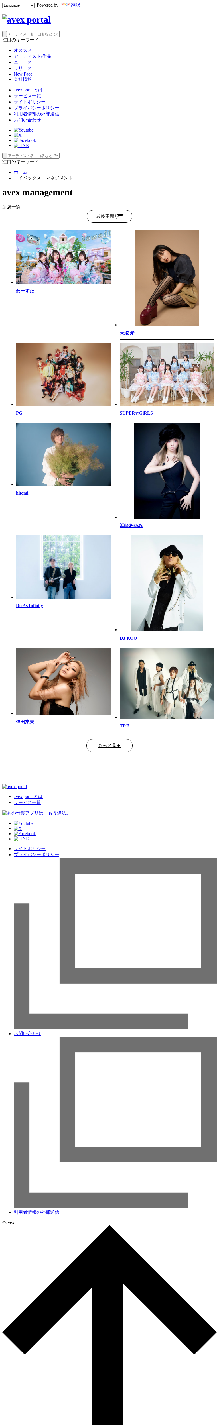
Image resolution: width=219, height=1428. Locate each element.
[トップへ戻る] (109, 1423)
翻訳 (75, 5)
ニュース (23, 62)
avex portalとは (28, 89)
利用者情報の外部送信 (36, 113)
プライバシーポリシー (36, 107)
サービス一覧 (27, 95)
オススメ (23, 50)
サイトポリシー (30, 101)
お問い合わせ (27, 119)
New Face (23, 74)
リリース (23, 68)
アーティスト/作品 (32, 56)
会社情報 (23, 79)
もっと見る (109, 745)
